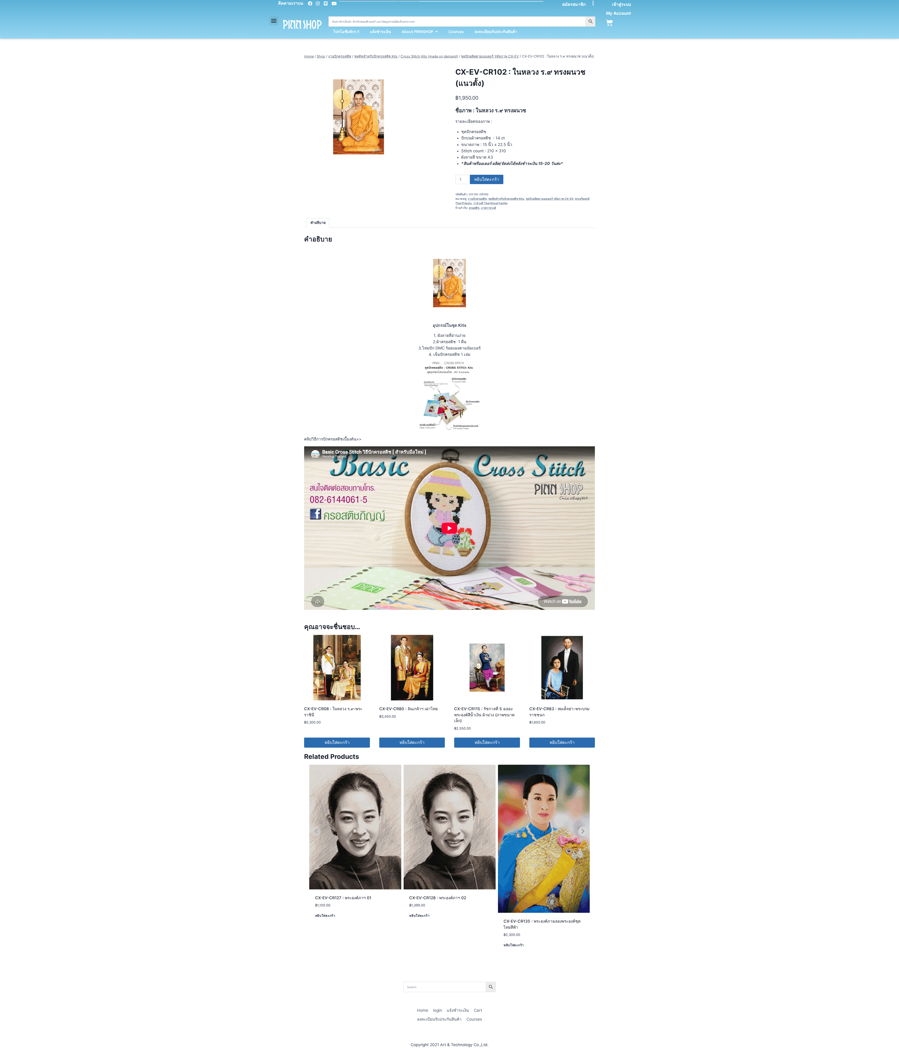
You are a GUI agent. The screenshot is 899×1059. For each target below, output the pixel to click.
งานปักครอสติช (477, 198)
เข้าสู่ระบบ (621, 4)
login (437, 1010)
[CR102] (358, 116)
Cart (478, 1010)
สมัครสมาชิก (574, 4)
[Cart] (609, 22)
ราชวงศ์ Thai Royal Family (490, 203)
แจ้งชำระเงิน (380, 31)
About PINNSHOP (417, 31)
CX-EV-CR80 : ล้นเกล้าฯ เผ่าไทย (408, 708)
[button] (273, 20)
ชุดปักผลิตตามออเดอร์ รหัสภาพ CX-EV (549, 198)
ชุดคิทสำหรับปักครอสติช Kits (506, 198)
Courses (456, 31)
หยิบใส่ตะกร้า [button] (337, 742)
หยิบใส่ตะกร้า (486, 179)
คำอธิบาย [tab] (318, 222)
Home (422, 1010)
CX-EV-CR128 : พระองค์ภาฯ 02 (437, 897)
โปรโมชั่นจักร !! (346, 31)
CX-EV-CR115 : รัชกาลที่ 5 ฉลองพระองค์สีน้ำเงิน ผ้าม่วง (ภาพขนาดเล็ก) (484, 714)
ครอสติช (474, 208)
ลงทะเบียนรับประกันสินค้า (496, 31)
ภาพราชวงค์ (488, 208)
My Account (618, 13)
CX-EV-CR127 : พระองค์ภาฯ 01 (343, 897)
